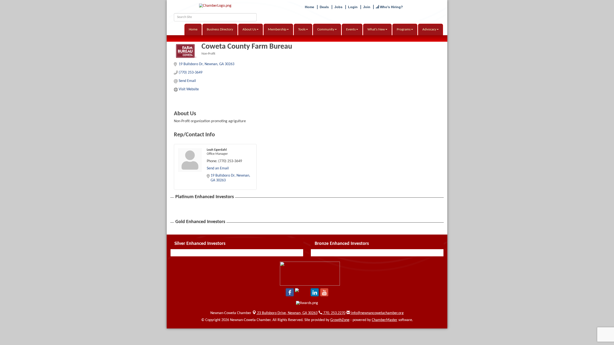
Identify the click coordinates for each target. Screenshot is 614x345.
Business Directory (220, 29)
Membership (277, 29)
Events (351, 29)
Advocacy (429, 29)
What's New (376, 29)
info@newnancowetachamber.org (377, 313)
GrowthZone (339, 320)
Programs (404, 29)
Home (193, 29)
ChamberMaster (384, 320)
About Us (249, 29)
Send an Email (218, 168)
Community (325, 29)
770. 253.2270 (333, 313)
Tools (302, 29)
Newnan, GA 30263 (287, 313)
